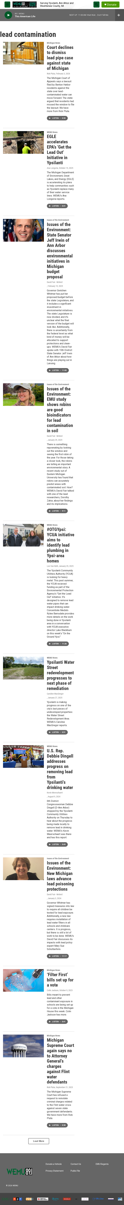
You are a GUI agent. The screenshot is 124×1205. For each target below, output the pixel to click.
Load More (38, 1141)
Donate (111, 4)
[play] (8, 15)
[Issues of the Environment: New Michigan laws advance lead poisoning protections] (23, 868)
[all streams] (119, 15)
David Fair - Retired (54, 282)
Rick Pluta (51, 73)
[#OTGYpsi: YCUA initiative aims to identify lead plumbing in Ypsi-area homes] (23, 535)
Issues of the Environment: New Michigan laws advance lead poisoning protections (60, 876)
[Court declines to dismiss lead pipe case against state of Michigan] (23, 53)
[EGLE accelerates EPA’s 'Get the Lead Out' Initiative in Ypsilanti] (23, 142)
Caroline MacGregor (55, 694)
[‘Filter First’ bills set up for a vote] (23, 980)
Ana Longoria (52, 168)
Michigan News (53, 43)
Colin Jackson (53, 990)
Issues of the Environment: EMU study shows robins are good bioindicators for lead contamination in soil (60, 409)
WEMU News (52, 132)
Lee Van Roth (52, 566)
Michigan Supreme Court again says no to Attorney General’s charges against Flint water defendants (60, 1061)
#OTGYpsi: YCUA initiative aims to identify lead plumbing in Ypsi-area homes (60, 545)
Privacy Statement (55, 1171)
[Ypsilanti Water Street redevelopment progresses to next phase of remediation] (23, 668)
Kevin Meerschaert (55, 792)
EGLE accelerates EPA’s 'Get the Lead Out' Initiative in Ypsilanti (59, 149)
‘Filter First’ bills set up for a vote (60, 980)
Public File (75, 1171)
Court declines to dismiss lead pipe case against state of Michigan (60, 58)
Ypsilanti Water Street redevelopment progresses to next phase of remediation (60, 675)
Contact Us (76, 1164)
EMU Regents (102, 1164)
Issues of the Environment (58, 220)
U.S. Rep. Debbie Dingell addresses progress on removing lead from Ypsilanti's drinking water (60, 769)
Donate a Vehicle (54, 1164)
